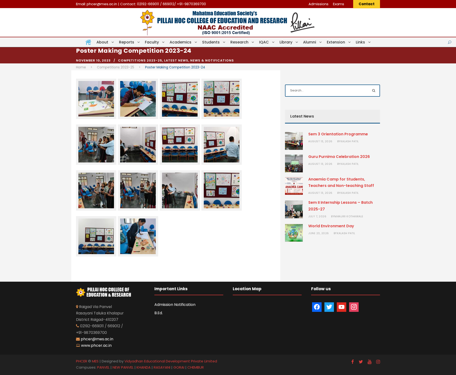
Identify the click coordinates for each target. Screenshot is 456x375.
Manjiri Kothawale (348, 216)
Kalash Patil (350, 141)
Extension (336, 42)
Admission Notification (174, 304)
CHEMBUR (195, 367)
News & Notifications (212, 60)
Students (211, 42)
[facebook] (352, 362)
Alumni (309, 42)
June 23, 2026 (318, 233)
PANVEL (103, 367)
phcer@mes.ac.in (102, 3)
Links (360, 42)
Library (286, 42)
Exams (338, 3)
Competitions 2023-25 (140, 60)
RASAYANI (162, 367)
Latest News (176, 60)
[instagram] (378, 362)
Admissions (318, 3)
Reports (126, 42)
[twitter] (361, 362)
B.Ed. (158, 313)
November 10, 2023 (93, 60)
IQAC (264, 42)
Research (239, 42)
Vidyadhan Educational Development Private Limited (170, 361)
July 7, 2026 (317, 216)
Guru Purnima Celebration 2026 (339, 156)
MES (95, 361)
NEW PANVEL (123, 367)
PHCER (81, 361)
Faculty (152, 42)
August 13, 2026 (320, 141)
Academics (180, 42)
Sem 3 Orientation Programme (338, 134)
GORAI (178, 367)
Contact (367, 3)
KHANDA (144, 367)
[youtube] (369, 362)
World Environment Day (331, 226)
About (102, 42)
